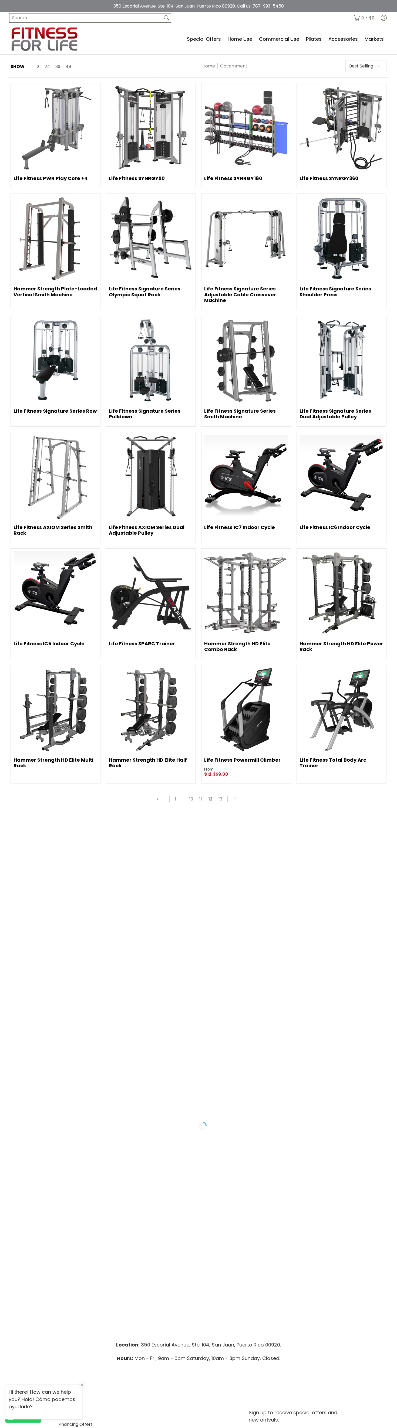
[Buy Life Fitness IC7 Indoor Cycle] (246, 477)
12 (37, 66)
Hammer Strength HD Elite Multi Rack (53, 763)
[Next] (237, 798)
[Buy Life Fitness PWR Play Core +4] (55, 128)
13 (220, 799)
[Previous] (160, 798)
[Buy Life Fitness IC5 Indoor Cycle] (55, 593)
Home (208, 66)
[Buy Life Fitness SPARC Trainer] (151, 593)
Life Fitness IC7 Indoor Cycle (239, 527)
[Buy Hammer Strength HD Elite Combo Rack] (246, 593)
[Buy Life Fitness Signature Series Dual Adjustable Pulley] (341, 361)
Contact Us (70, 1414)
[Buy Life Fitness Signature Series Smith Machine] (246, 361)
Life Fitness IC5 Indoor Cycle (49, 643)
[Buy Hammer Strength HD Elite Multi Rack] (55, 710)
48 (68, 66)
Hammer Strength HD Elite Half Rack (148, 763)
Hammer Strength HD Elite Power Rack (341, 646)
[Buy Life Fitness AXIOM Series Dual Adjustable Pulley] (151, 477)
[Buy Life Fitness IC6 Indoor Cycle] (341, 477)
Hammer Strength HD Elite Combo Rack (237, 646)
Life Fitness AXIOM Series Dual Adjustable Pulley (146, 530)
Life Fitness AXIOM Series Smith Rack (53, 530)
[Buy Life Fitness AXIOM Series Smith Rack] (55, 477)
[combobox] (85, 17)
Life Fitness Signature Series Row (55, 411)
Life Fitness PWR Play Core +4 (51, 178)
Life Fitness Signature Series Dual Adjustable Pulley (335, 414)
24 (47, 66)
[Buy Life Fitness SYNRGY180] (246, 128)
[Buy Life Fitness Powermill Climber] (246, 710)
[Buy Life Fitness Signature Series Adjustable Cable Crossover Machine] (246, 238)
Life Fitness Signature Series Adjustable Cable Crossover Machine (240, 294)
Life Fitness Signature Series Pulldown (144, 414)
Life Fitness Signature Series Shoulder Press (335, 291)
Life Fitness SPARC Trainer (142, 643)
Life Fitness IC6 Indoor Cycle (335, 527)
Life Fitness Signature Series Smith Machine (240, 414)
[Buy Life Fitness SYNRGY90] (151, 128)
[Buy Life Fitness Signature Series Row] (55, 361)
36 (57, 66)
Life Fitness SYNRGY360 (329, 178)
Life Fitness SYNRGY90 (137, 178)
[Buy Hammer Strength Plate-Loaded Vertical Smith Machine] (55, 238)
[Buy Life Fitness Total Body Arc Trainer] (341, 710)
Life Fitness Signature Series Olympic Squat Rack (144, 291)
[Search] (166, 17)
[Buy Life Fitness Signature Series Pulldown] (151, 361)
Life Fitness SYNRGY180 (233, 178)
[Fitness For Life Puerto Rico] (44, 39)
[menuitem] (364, 18)
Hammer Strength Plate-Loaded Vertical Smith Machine (55, 291)
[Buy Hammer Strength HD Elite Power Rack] (341, 593)
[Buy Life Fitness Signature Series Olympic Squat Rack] (151, 238)
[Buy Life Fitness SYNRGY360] (341, 128)
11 (200, 799)
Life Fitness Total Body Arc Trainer (333, 763)
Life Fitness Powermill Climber (242, 760)
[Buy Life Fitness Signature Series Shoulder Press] (341, 238)
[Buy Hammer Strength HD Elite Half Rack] (151, 710)
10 (191, 799)
